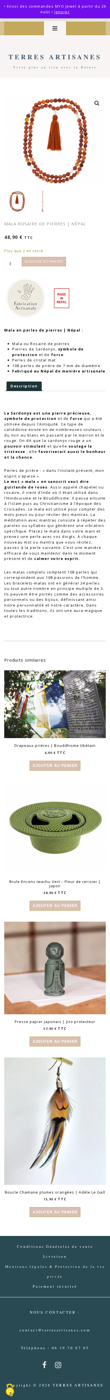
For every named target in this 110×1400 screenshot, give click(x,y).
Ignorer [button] (62, 11)
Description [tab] (24, 386)
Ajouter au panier (44, 261)
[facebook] (46, 1366)
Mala (17, 343)
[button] (97, 103)
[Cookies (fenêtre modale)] (10, 1390)
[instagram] (59, 1366)
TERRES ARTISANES (55, 57)
